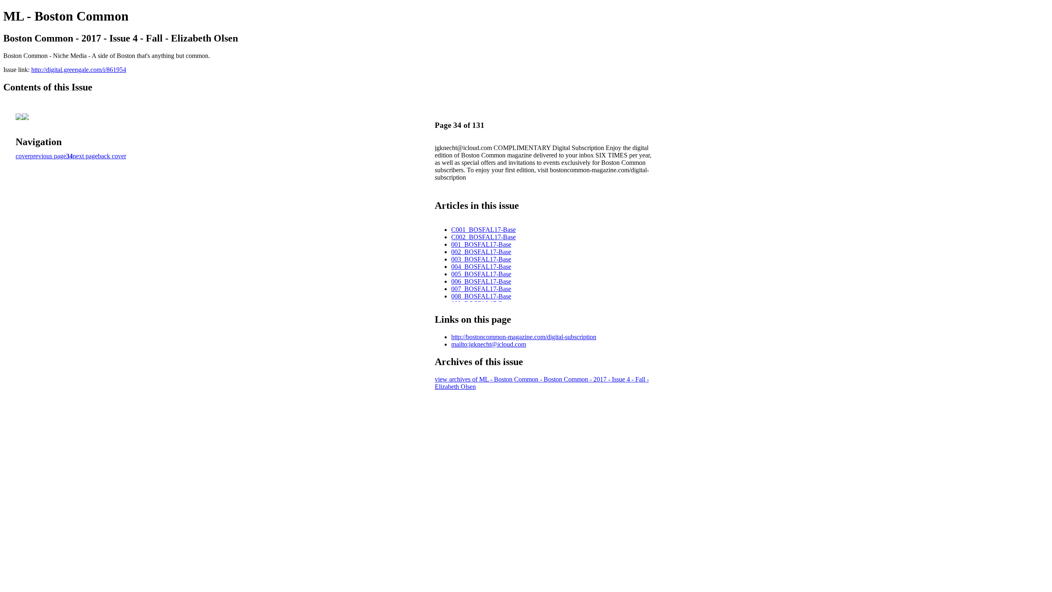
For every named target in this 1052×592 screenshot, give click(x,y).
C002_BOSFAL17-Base (483, 237)
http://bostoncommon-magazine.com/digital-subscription (523, 336)
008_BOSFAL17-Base (481, 296)
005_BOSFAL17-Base (481, 274)
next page (85, 156)
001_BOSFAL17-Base (481, 244)
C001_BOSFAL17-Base (483, 229)
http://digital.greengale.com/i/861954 (78, 69)
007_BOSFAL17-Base (481, 288)
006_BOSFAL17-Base (481, 281)
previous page (48, 156)
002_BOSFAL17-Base (481, 251)
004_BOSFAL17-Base (481, 266)
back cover (112, 156)
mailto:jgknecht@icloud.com (488, 344)
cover (23, 156)
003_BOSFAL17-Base (481, 259)
